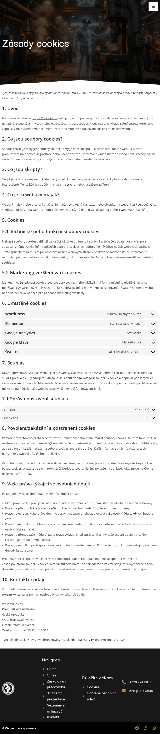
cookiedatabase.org (76, 640)
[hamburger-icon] (153, 6)
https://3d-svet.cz (44, 118)
